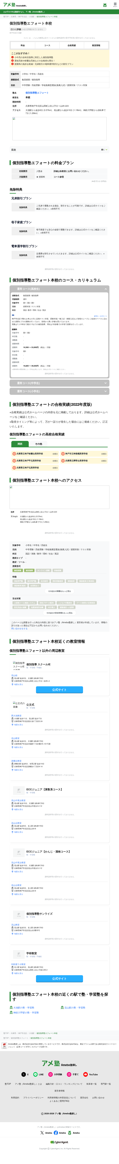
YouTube (93, 1074)
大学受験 (58, 1074)
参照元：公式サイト (100, 316)
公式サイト (59, 689)
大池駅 (31, 16)
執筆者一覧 (91, 1083)
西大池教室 (16, 715)
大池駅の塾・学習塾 (23, 1007)
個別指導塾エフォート (37, 92)
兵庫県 (13, 16)
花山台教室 (16, 822)
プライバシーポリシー (33, 1097)
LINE (41, 1074)
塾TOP (6, 16)
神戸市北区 (22, 16)
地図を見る (18, 684)
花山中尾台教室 (18, 800)
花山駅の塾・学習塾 (74, 1007)
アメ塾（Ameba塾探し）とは (28, 1083)
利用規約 (15, 1097)
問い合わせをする (19, 628)
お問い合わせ (98, 1097)
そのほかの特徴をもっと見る (59, 591)
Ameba (48, 1132)
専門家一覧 (106, 1083)
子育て (76, 1074)
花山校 (14, 675)
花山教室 (15, 738)
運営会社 (84, 1097)
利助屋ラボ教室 (18, 964)
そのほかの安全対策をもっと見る (59, 612)
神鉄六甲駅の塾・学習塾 (26, 1012)
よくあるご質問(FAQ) (59, 1100)
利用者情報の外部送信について (62, 1097)
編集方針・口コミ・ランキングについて (64, 1083)
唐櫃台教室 (16, 760)
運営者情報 (59, 1090)
